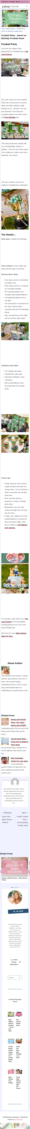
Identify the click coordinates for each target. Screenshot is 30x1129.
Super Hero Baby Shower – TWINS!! (7, 817)
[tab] (11, 887)
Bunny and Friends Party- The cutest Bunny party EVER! (18, 722)
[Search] (19, 977)
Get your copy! (15, 1)
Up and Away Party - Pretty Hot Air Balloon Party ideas (19, 742)
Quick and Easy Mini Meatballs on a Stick (18, 1052)
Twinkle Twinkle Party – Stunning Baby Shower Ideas (22, 819)
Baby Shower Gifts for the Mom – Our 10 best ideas (11, 1025)
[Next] (28, 872)
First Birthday (10, 117)
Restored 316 (18, 1119)
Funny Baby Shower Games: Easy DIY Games (18, 1082)
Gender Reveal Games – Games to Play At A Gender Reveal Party (11, 1054)
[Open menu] (26, 6)
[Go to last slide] (2, 872)
